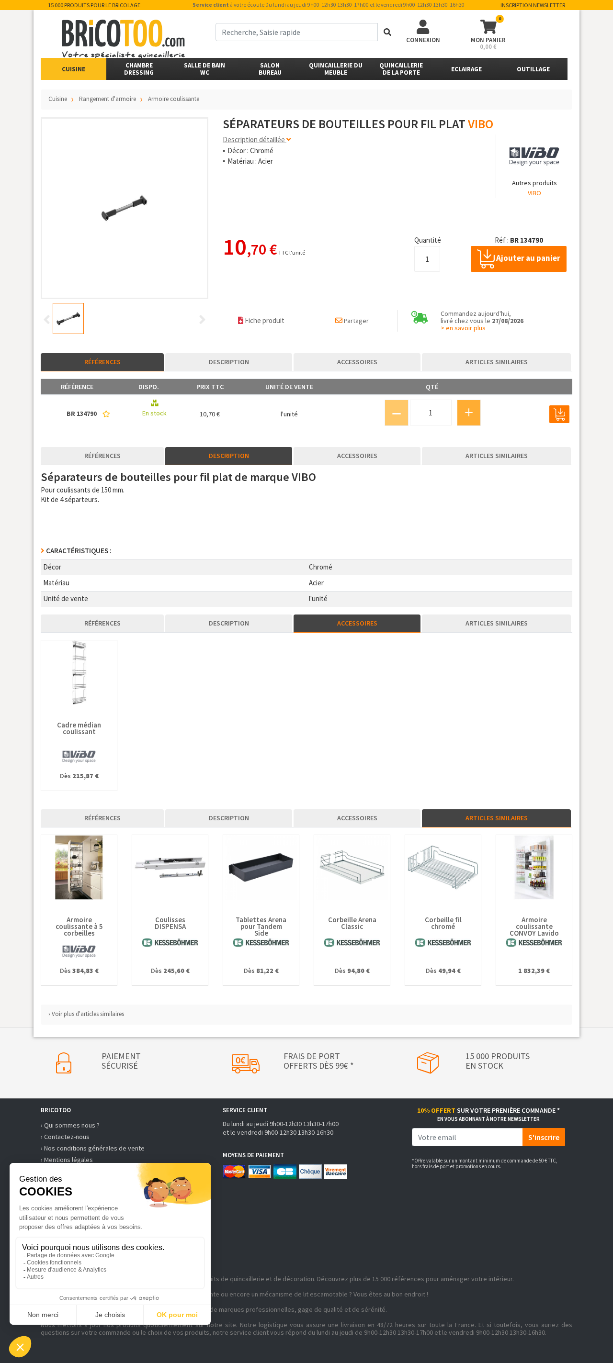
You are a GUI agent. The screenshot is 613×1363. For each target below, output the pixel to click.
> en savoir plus (463, 328)
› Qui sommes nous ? (70, 1125)
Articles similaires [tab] (496, 362)
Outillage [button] (533, 69)
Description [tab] (229, 362)
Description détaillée (254, 139)
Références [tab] (102, 362)
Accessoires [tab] (357, 362)
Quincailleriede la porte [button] (401, 69)
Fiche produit (263, 320)
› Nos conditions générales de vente (93, 1148)
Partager (355, 320)
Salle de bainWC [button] (204, 69)
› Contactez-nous (65, 1136)
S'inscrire (543, 1137)
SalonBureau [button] (270, 69)
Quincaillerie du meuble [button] (336, 69)
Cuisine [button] (73, 69)
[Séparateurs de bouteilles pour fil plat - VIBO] (124, 208)
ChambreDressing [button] (139, 69)
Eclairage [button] (466, 69)
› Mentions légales (67, 1159)
